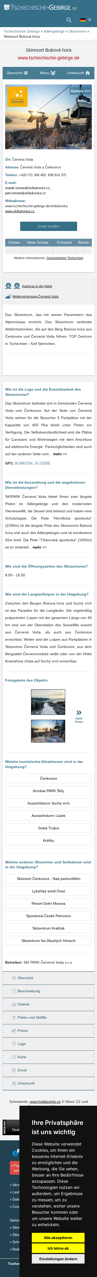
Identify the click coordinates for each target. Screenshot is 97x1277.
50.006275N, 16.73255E (32, 463)
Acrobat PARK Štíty (48, 791)
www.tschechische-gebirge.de (48, 57)
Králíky (48, 840)
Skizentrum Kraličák (48, 928)
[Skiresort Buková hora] (48, 713)
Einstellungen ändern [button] (58, 1259)
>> (60, 454)
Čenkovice (48, 778)
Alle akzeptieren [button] (58, 1237)
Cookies (19, 1206)
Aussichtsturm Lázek (48, 816)
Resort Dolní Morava (48, 903)
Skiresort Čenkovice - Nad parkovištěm (48, 879)
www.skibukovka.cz (20, 211)
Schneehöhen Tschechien (65, 258)
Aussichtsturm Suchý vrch (48, 803)
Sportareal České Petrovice (48, 916)
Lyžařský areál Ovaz (48, 891)
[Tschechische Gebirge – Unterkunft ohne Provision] (40, 7)
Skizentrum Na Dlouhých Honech (48, 941)
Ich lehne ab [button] (58, 1248)
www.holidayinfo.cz (45, 1102)
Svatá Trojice (48, 828)
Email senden (48, 226)
